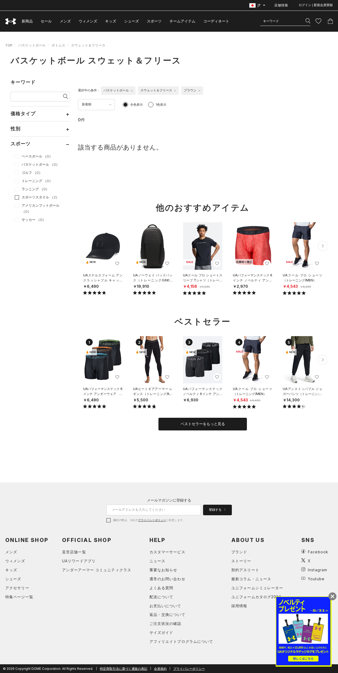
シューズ (131, 21)
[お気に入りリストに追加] (117, 263)
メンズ (65, 21)
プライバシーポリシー (152, 520)
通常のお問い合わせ (167, 579)
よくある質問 (161, 588)
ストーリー (241, 561)
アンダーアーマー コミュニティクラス (96, 570)
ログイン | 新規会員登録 (316, 5)
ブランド (239, 552)
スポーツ (154, 21)
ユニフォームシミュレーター (257, 588)
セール (46, 21)
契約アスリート (245, 570)
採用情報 (239, 606)
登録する (215, 510)
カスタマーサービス (167, 552)
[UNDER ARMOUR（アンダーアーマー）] (11, 21)
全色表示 (136, 104)
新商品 (27, 21)
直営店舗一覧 (74, 552)
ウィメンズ (88, 21)
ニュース (157, 561)
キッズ (110, 21)
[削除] (131, 90)
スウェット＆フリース (88, 45)
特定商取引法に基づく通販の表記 (123, 669)
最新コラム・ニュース (251, 579)
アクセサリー (17, 588)
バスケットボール (32, 45)
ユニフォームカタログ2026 (256, 597)
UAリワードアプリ (79, 561)
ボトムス (58, 45)
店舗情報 (281, 5)
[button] (322, 246)
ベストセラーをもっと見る (203, 424)
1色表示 (161, 104)
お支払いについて (165, 606)
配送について (161, 597)
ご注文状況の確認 (165, 623)
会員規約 (160, 669)
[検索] (308, 21)
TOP (8, 45)
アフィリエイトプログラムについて (181, 641)
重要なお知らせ (163, 570)
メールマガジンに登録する (169, 500)
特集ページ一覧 (19, 597)
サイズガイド (161, 632)
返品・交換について (167, 614)
